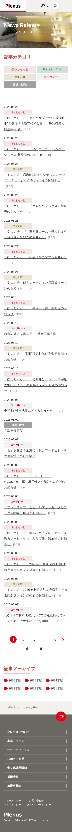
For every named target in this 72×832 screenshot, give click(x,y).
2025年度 (36, 680)
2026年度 (15, 680)
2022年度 (36, 688)
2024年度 (57, 680)
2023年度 (15, 688)
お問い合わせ (36, 800)
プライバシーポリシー (39, 804)
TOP (61, 716)
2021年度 (57, 688)
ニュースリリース (13, 800)
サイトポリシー (12, 804)
